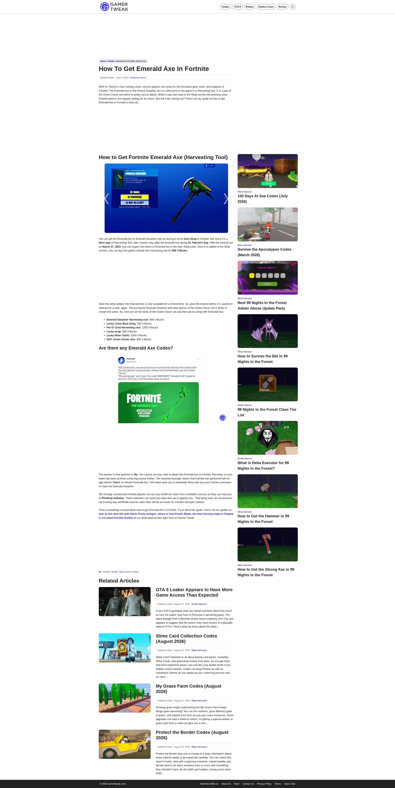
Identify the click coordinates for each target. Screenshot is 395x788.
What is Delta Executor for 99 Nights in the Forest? (263, 465)
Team (236, 783)
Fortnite (111, 61)
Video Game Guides (129, 572)
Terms (278, 783)
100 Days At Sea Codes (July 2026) (263, 199)
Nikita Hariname (199, 650)
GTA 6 (237, 6)
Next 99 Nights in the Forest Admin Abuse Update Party (262, 305)
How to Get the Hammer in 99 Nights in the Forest (263, 519)
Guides (225, 6)
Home (103, 61)
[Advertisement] (197, 35)
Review (283, 6)
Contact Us (248, 783)
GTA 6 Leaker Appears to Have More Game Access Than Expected (194, 592)
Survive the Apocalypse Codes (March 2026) (264, 252)
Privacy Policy (264, 783)
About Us (226, 783)
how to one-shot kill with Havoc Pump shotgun (127, 513)
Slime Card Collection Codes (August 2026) (186, 638)
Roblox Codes (266, 6)
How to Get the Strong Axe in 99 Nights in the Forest (266, 572)
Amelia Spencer (199, 604)
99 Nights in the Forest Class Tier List (267, 412)
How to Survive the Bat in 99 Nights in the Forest (263, 359)
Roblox (250, 6)
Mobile (114, 572)
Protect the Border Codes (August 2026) (192, 735)
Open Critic (289, 783)
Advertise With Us (209, 783)
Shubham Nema (138, 77)
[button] (292, 6)
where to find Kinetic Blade (174, 513)
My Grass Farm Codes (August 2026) (188, 689)
